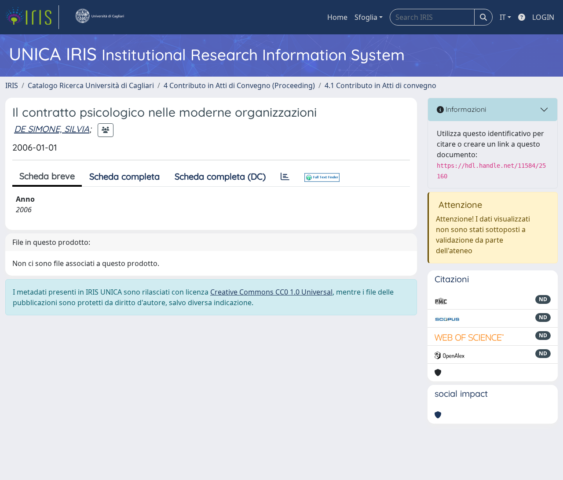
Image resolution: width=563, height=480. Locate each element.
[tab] (285, 176)
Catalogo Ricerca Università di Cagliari (91, 85)
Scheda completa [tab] (124, 176)
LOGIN (543, 17)
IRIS (11, 85)
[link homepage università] (99, 17)
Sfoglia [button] (366, 17)
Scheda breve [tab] (47, 175)
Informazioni (465, 109)
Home (337, 17)
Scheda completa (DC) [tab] (220, 176)
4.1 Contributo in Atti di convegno (380, 85)
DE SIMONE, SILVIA (51, 128)
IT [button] (503, 17)
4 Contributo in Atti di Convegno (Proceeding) (239, 85)
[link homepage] (32, 17)
